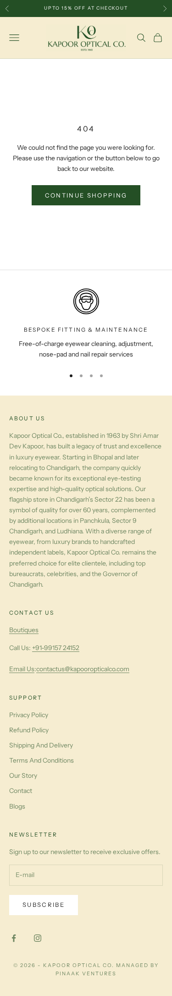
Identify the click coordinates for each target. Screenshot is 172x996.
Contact (20, 791)
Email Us (21, 669)
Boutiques (24, 630)
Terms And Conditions (41, 760)
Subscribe (43, 904)
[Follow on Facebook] (13, 938)
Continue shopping (86, 195)
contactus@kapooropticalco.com (82, 669)
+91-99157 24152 (55, 648)
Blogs (17, 806)
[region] (86, 324)
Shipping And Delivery (41, 745)
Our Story (23, 775)
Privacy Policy (28, 715)
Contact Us (32, 612)
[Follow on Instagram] (37, 938)
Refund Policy (29, 730)
